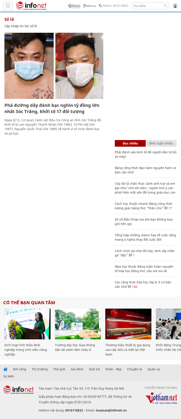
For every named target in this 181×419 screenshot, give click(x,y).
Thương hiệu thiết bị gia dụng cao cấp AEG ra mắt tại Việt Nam (127, 349)
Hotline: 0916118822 (115, 6)
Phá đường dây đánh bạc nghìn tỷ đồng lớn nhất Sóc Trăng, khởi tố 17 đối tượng (51, 108)
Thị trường (40, 369)
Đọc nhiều (130, 143)
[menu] (8, 6)
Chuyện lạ (134, 369)
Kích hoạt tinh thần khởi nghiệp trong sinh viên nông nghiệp (25, 349)
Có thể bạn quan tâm (29, 303)
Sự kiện (8, 376)
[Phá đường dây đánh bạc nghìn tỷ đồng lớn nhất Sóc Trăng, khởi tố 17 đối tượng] (53, 66)
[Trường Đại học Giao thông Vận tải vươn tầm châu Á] (78, 324)
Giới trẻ (94, 369)
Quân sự (153, 369)
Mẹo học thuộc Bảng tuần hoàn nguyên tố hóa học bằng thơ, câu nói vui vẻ (144, 268)
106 (134, 286)
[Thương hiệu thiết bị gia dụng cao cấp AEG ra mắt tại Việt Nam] (128, 324)
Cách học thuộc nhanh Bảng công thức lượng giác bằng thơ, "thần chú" (143, 206)
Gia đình (77, 369)
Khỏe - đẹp (114, 369)
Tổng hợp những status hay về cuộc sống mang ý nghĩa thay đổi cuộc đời (145, 237)
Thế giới (59, 369)
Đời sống (19, 369)
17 (170, 208)
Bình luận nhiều (161, 143)
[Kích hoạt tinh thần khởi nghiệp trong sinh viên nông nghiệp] (27, 324)
